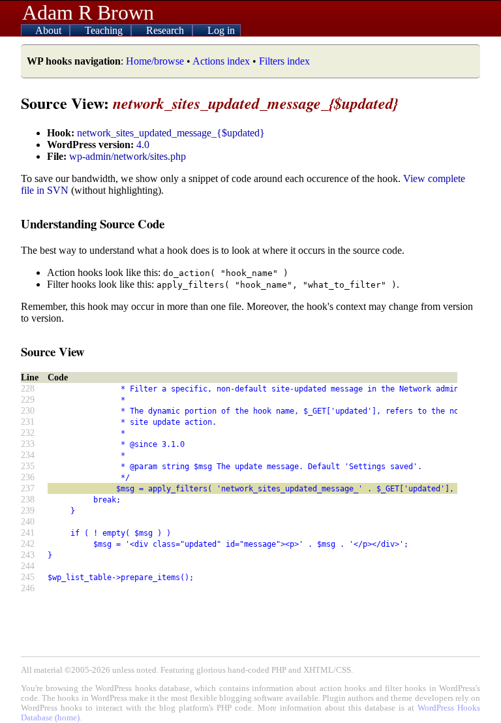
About (49, 30)
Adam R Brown (88, 12)
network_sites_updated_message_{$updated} (171, 132)
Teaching (105, 30)
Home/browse (155, 61)
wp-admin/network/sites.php (127, 156)
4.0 (142, 144)
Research (166, 30)
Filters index (284, 61)
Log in (221, 30)
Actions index (221, 61)
